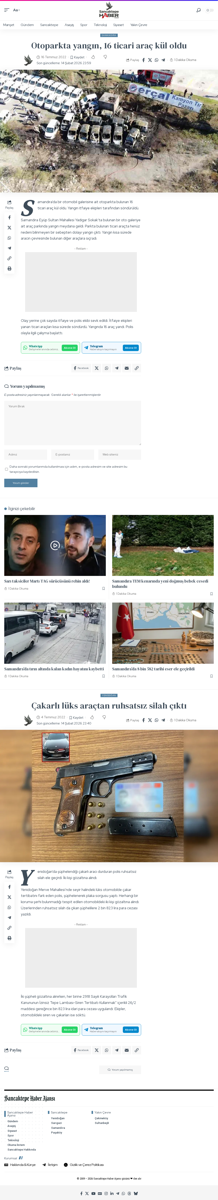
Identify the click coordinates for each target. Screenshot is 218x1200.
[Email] (126, 368)
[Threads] (129, 1194)
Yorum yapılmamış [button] (122, 1069)
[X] (87, 1194)
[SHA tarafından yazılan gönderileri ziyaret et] (28, 60)
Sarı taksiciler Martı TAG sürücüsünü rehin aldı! (47, 581)
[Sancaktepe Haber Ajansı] (109, 10)
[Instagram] (106, 1194)
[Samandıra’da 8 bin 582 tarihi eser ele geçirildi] (163, 633)
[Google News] (100, 1194)
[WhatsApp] (123, 1194)
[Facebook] (81, 1194)
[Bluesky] (136, 1194)
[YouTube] (93, 1194)
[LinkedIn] (112, 1194)
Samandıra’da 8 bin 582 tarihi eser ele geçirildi (153, 669)
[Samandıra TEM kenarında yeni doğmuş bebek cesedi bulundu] (163, 545)
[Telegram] (117, 1194)
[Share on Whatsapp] (157, 60)
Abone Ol (70, 348)
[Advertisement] (81, 282)
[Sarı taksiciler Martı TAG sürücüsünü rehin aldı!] (55, 545)
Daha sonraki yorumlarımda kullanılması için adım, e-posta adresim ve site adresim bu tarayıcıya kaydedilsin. (68, 469)
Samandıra (109, 35)
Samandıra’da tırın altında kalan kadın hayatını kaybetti (54, 669)
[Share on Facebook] (143, 60)
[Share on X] (150, 60)
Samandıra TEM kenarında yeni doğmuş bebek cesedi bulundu (160, 583)
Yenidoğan (109, 695)
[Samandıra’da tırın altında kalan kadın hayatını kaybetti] (55, 633)
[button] (7, 10)
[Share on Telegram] (163, 60)
